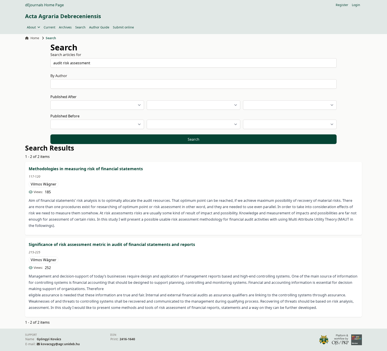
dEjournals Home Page (44, 4)
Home (34, 38)
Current (49, 27)
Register (342, 5)
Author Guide (99, 27)
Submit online (123, 27)
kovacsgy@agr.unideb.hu (60, 344)
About (31, 27)
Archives (65, 27)
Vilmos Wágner (43, 184)
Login (356, 5)
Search (80, 27)
